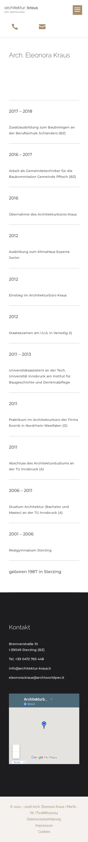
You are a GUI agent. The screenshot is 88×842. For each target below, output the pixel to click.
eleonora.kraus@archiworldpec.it (36, 677)
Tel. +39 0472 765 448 (26, 659)
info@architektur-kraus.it (30, 668)
